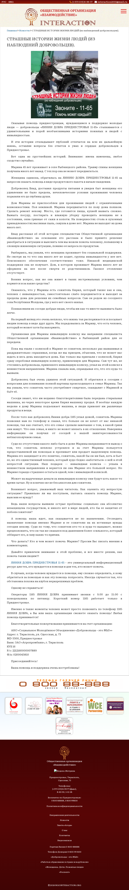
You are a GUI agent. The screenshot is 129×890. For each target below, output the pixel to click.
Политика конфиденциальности (64, 806)
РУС (4, 1)
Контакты (64, 835)
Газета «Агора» (64, 825)
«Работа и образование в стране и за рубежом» (64, 861)
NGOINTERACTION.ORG (68, 885)
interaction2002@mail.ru (112, 1)
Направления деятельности (64, 815)
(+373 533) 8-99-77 (82, 1)
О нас (64, 830)
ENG (11, 1)
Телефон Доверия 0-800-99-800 (64, 851)
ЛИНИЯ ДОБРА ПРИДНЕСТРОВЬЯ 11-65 (37, 562)
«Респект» (64, 871)
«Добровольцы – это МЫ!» (64, 856)
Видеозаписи (64, 840)
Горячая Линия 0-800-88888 (64, 846)
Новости (24, 30)
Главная (12, 30)
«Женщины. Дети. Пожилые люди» (64, 866)
